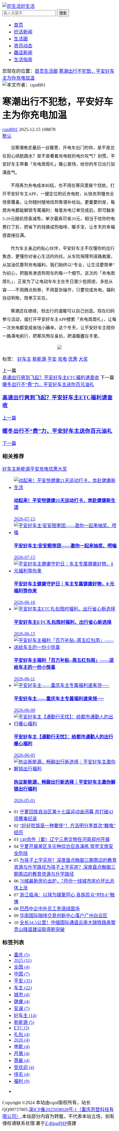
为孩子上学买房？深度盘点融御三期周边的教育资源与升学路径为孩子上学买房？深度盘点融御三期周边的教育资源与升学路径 (65, 867)
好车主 (24, 359)
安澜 (21, 1008)
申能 (21, 1046)
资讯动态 (23, 45)
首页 (18, 25)
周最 (21, 1060)
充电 (62, 359)
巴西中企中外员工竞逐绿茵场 (50, 908)
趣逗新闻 (23, 52)
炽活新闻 (23, 31)
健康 (21, 1001)
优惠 (72, 359)
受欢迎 (24, 1067)
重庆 (21, 954)
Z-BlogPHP (56, 1123)
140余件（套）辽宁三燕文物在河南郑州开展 (65, 839)
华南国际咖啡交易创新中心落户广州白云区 (63, 915)
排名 (21, 1074)
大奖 (83, 359)
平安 (52, 359)
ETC (21, 1027)
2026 (21, 1040)
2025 (22, 960)
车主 (23, 987)
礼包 (21, 1034)
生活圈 (21, 38)
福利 (21, 1081)
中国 (21, 973)
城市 (21, 994)
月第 (21, 1053)
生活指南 (23, 59)
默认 (7, 136)
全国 (21, 967)
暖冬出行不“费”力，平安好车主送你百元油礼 (48, 384)
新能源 (39, 359)
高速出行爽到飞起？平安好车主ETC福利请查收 (50, 377)
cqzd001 (10, 129)
